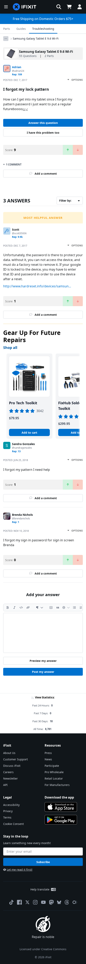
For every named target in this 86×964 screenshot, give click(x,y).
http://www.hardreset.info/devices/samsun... (37, 286)
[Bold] (7, 607)
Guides (21, 29)
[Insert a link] (28, 607)
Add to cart (29, 432)
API (5, 785)
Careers (8, 772)
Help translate (39, 889)
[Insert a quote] (58, 607)
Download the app (59, 797)
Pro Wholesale (54, 772)
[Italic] (14, 607)
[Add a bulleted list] (74, 607)
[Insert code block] (51, 607)
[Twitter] (27, 902)
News (48, 759)
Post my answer (43, 672)
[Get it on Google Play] (61, 820)
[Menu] (6, 6)
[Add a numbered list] (81, 607)
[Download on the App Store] (61, 807)
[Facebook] (19, 902)
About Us (9, 753)
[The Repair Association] (74, 902)
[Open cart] (69, 7)
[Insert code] (21, 607)
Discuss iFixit (11, 766)
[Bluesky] (59, 902)
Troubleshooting (43, 29)
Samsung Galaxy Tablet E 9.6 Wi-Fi (36, 38)
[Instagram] (35, 902)
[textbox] (43, 633)
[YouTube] (43, 902)
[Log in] (80, 7)
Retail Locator (54, 778)
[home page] (24, 6)
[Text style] (39, 607)
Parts (6, 29)
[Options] (5, 38)
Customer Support (15, 759)
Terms (7, 817)
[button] (59, 7)
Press (48, 753)
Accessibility (11, 805)
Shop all (10, 347)
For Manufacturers (57, 785)
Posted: (15, 80)
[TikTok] (11, 902)
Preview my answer (43, 661)
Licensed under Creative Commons (43, 949)
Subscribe (43, 862)
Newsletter (10, 778)
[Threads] (66, 902)
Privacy (8, 811)
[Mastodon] (51, 902)
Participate (52, 766)
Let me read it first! (19, 869)
